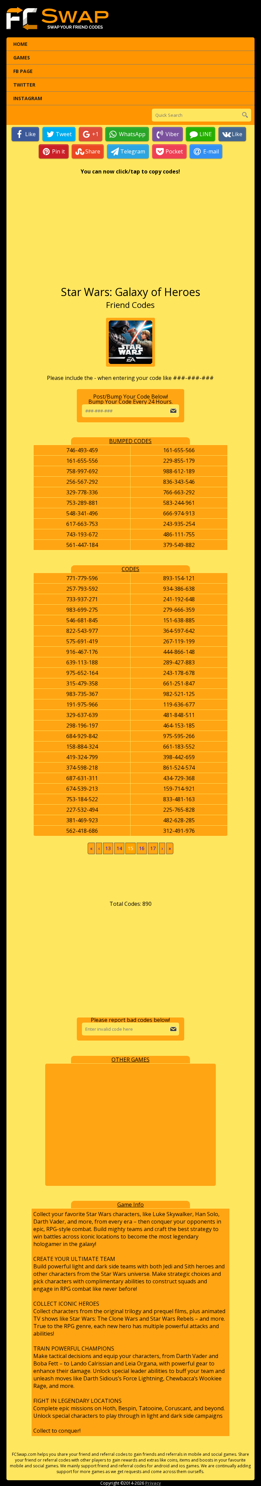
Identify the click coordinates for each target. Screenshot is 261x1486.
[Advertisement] (130, 233)
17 (153, 848)
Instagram (27, 98)
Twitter (24, 84)
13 (108, 848)
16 (141, 848)
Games (21, 57)
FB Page (23, 71)
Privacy (153, 1483)
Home (20, 44)
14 (119, 848)
